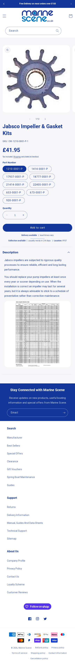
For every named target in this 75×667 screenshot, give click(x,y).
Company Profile (16, 560)
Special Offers (15, 453)
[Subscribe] (64, 413)
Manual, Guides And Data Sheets (25, 523)
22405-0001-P (42, 184)
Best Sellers (13, 445)
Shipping (17, 157)
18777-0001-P (42, 176)
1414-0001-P (40, 168)
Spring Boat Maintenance (21, 477)
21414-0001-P (15, 184)
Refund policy (41, 648)
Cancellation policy (39, 658)
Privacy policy (57, 648)
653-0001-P (13, 192)
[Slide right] (45, 119)
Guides (10, 485)
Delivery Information (18, 515)
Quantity (7, 208)
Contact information (57, 653)
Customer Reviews (17, 592)
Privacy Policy (14, 568)
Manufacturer (14, 437)
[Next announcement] (71, 4)
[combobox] (33, 31)
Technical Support (17, 530)
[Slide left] (30, 119)
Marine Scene (25, 648)
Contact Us (13, 576)
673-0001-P (37, 192)
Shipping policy (38, 653)
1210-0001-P (14, 168)
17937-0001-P (15, 176)
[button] (4, 16)
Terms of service (19, 653)
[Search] (57, 31)
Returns (11, 507)
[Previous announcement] (4, 4)
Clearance (12, 461)
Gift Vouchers (14, 469)
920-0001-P (13, 200)
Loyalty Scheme (16, 584)
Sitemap (11, 538)
